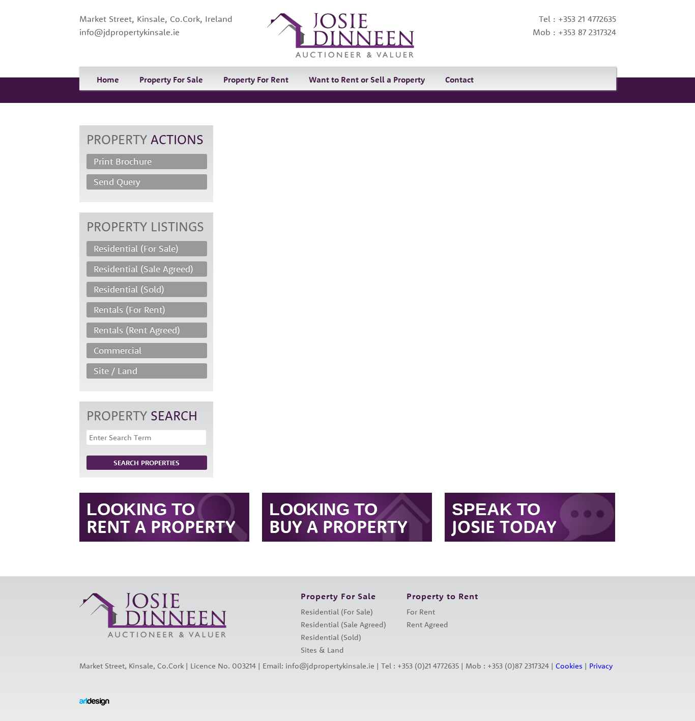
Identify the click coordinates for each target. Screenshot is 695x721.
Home (108, 79)
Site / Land (115, 371)
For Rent (421, 612)
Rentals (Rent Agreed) (137, 330)
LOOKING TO (161, 518)
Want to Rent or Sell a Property (367, 79)
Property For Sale (171, 79)
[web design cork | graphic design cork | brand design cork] (94, 702)
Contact (459, 79)
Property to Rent (442, 596)
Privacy (601, 666)
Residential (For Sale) (136, 248)
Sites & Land (322, 650)
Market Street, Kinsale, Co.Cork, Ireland (156, 18)
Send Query (117, 182)
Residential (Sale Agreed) (143, 269)
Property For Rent (255, 79)
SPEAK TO (504, 518)
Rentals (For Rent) (129, 309)
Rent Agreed (427, 624)
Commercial (117, 350)
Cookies (569, 666)
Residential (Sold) (129, 289)
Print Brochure (123, 161)
